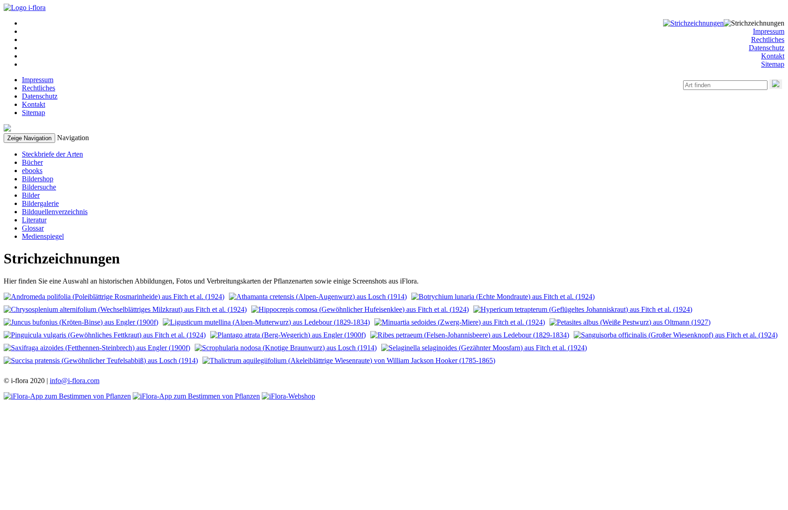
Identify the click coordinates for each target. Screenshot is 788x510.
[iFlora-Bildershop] (288, 396)
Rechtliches (767, 39)
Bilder (31, 195)
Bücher (32, 162)
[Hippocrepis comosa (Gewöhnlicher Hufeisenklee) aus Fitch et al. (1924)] (360, 309)
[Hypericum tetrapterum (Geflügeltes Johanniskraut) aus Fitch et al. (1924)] (582, 309)
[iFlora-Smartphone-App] (67, 396)
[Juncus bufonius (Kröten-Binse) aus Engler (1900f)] (81, 322)
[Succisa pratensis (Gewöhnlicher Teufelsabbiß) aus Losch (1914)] (101, 360)
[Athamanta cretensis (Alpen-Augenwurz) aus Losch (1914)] (318, 296)
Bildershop (37, 179)
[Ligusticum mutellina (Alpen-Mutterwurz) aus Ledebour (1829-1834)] (266, 322)
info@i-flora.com (74, 380)
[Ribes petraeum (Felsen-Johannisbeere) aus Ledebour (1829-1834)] (469, 335)
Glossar (33, 228)
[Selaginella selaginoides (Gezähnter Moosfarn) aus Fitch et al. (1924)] (484, 348)
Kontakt (772, 56)
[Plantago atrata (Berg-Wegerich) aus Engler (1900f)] (288, 335)
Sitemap (772, 64)
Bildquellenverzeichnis (55, 212)
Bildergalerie (40, 203)
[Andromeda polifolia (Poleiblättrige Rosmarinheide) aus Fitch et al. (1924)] (114, 296)
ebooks (32, 170)
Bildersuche (39, 187)
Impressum (768, 31)
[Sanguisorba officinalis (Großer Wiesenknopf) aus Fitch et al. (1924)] (676, 335)
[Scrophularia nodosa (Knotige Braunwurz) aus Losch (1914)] (286, 348)
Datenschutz (766, 48)
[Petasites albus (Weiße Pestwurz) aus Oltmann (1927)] (630, 322)
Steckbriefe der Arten (52, 154)
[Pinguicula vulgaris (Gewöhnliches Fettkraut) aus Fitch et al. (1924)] (105, 335)
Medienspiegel (43, 236)
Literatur (34, 220)
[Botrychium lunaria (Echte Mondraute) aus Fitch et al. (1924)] (503, 296)
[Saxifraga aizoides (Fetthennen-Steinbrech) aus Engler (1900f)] (97, 348)
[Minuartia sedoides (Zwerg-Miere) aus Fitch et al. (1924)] (459, 322)
